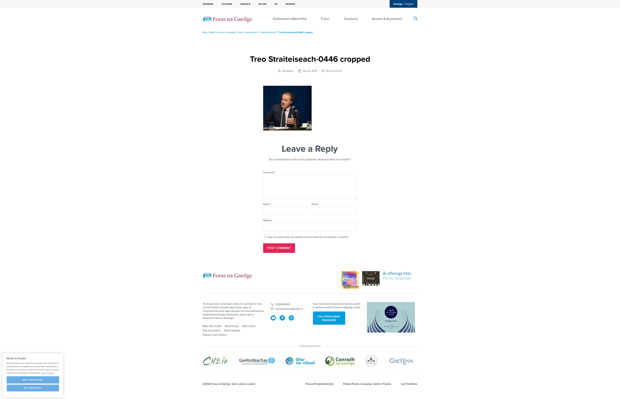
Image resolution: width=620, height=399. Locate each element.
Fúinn (325, 19)
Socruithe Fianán (33, 388)
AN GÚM (262, 4)
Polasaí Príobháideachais (319, 384)
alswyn (289, 71)
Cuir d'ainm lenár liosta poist (329, 318)
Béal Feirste (232, 326)
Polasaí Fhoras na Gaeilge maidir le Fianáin (367, 384)
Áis (275, 4)
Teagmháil (208, 4)
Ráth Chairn (249, 326)
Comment (269, 172)
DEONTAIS (290, 4)
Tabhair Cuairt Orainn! (215, 335)
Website (267, 220)
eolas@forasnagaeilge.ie (289, 309)
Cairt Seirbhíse (409, 384)
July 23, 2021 (310, 71)
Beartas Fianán (48, 373)
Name (267, 204)
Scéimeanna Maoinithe (290, 19)
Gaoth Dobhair (232, 330)
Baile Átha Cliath (212, 326)
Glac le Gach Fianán (32, 379)
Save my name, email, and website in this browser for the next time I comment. (308, 237)
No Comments (334, 71)
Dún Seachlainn (211, 330)
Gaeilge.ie (245, 4)
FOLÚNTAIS (227, 4)
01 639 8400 (282, 304)
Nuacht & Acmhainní (387, 19)
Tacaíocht (351, 19)
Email (315, 204)
